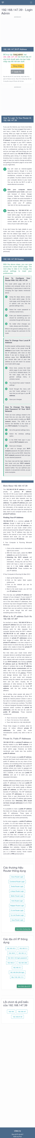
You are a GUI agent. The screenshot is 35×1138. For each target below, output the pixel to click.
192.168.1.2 (22, 953)
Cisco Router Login (17, 877)
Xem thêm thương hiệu (23, 929)
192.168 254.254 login (17, 972)
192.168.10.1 (17, 967)
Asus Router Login (17, 920)
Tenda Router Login (17, 886)
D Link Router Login (17, 910)
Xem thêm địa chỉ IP (24, 986)
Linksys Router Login (17, 891)
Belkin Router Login (17, 896)
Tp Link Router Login (17, 915)
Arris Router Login (17, 901)
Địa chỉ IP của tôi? (17, 1134)
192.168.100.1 (11, 948)
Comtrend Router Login (17, 882)
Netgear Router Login (17, 906)
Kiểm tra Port (17, 1137)
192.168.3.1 (11, 963)
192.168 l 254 (22, 963)
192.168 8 (12, 953)
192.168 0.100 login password (17, 958)
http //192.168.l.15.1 (17, 977)
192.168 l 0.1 (23, 948)
